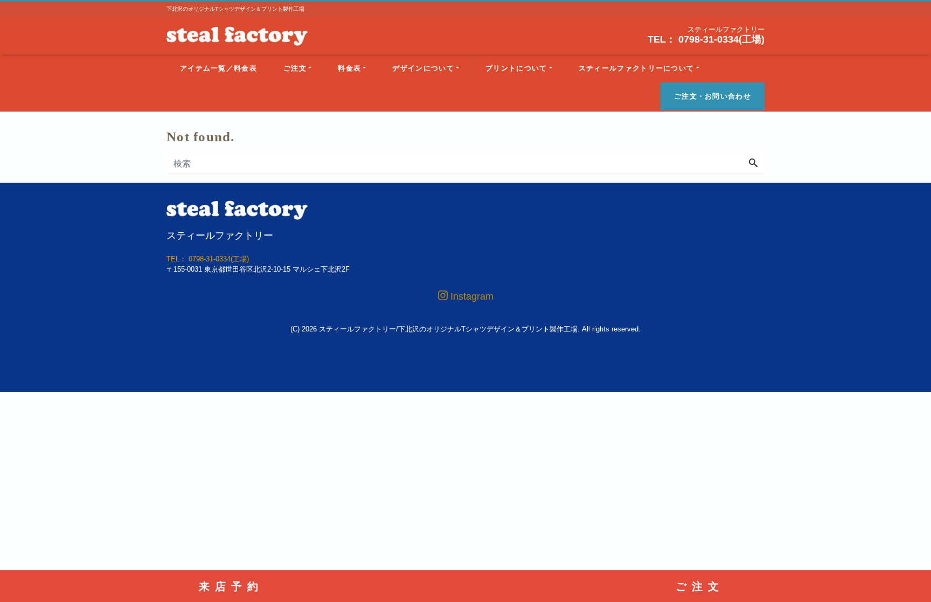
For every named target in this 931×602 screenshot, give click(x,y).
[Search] (753, 164)
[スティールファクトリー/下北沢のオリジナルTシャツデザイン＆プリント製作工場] (237, 34)
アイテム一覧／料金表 (218, 68)
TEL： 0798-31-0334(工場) (706, 39)
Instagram (471, 296)
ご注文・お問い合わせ (712, 96)
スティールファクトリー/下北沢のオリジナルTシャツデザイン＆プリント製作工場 (448, 329)
